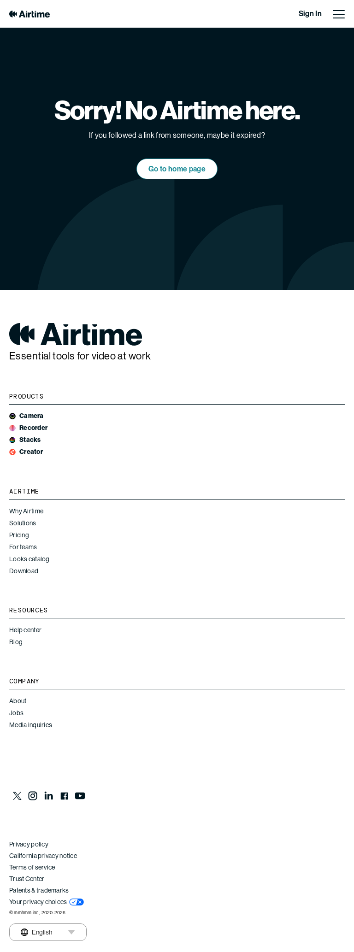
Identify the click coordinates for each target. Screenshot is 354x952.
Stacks (30, 440)
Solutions (22, 523)
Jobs (16, 713)
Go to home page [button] (177, 169)
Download (23, 571)
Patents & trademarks (39, 890)
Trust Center (26, 878)
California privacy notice (43, 855)
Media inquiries (30, 725)
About (17, 701)
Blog (16, 642)
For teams (23, 547)
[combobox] (35, 932)
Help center (25, 630)
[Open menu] (339, 14)
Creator (31, 452)
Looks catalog (29, 559)
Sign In (310, 13)
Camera (31, 416)
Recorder (33, 428)
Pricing (19, 535)
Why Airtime (26, 511)
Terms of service (32, 867)
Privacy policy (28, 844)
